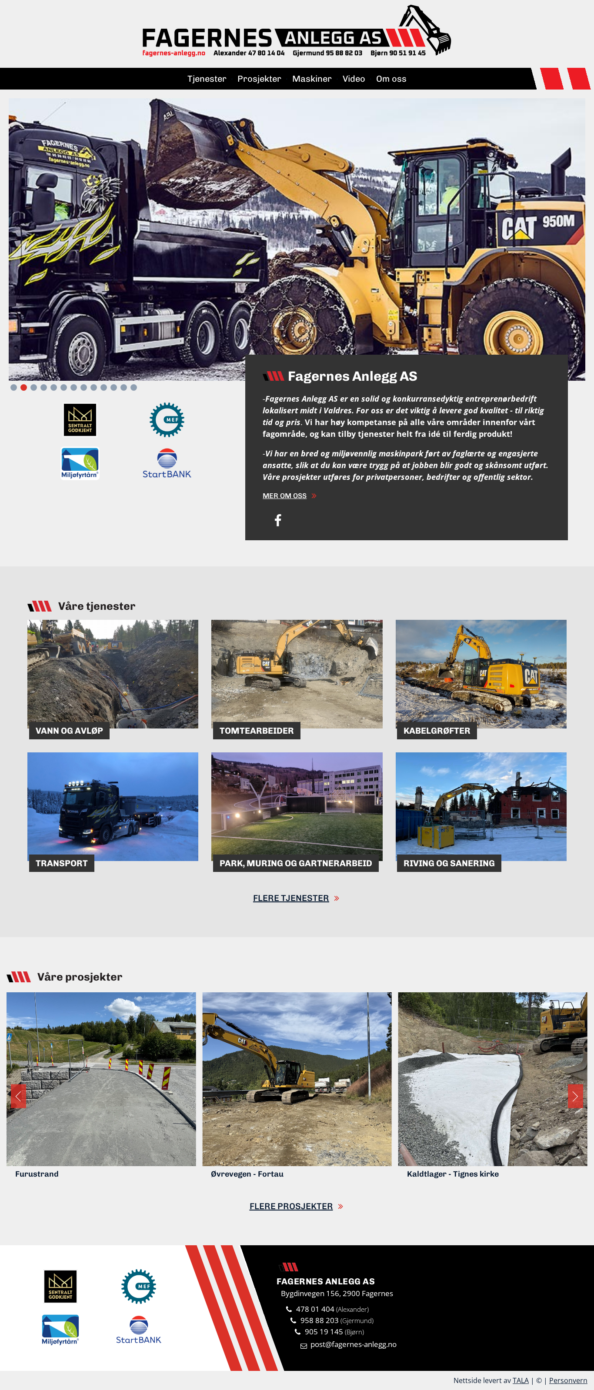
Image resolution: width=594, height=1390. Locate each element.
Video (354, 78)
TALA (521, 1380)
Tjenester (207, 78)
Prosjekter (259, 78)
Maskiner (312, 78)
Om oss (391, 78)
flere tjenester (291, 898)
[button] (13, 387)
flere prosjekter (291, 1206)
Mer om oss (285, 496)
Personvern (568, 1380)
